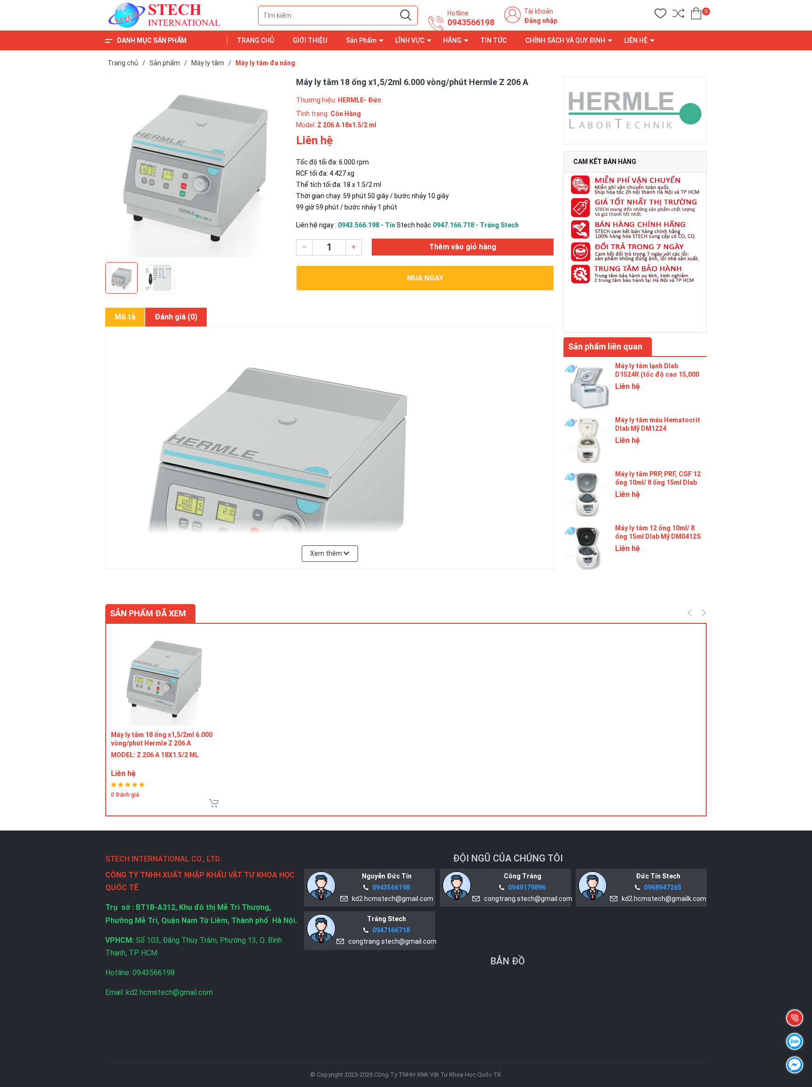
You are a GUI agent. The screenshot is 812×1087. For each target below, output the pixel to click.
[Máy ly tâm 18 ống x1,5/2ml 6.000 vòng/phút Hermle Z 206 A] (164, 677)
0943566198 (470, 22)
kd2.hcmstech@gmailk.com (662, 898)
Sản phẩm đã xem (148, 613)
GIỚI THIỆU (310, 40)
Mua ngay (425, 278)
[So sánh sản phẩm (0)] (678, 15)
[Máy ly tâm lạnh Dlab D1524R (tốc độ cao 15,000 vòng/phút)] (586, 385)
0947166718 (391, 930)
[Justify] (406, 15)
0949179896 (527, 887)
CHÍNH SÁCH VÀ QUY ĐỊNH (565, 40)
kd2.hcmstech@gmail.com (391, 898)
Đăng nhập (540, 20)
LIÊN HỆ (636, 40)
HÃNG (452, 40)
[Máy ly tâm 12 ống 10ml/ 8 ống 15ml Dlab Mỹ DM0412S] (586, 547)
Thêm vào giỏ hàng (462, 246)
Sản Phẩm (361, 40)
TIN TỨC (493, 40)
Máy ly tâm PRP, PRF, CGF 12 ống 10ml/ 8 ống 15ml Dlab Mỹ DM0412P (658, 482)
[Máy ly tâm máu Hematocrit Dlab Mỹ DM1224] (586, 439)
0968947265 (662, 887)
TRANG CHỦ (255, 40)
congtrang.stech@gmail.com (526, 898)
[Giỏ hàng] (696, 15)
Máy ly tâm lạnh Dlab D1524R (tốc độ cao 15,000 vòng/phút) (657, 374)
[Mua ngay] (214, 803)
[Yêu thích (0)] (660, 15)
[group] (196, 166)
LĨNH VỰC (409, 40)
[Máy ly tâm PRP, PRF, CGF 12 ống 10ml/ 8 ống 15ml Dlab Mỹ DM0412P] (586, 493)
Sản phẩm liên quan (605, 346)
